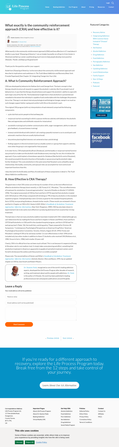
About (83, 7)
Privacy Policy (83, 417)
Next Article (68, 338)
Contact (111, 7)
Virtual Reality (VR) (39, 419)
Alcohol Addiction (99, 51)
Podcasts (96, 82)
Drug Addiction (98, 55)
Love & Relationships (100, 72)
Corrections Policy (85, 419)
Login (108, 3)
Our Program (73, 7)
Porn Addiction (66, 417)
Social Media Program (68, 425)
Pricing (91, 7)
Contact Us (101, 411)
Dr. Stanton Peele (22, 42)
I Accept (19, 442)
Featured (96, 86)
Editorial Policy (84, 411)
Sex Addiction (98, 65)
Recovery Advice (99, 32)
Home (47, 7)
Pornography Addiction (101, 62)
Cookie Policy (41, 442)
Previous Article (52, 338)
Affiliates (101, 414)
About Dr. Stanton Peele (40, 414)
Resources (101, 7)
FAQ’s (100, 417)
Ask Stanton (97, 48)
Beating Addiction (59, 7)
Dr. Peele (70, 273)
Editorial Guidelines (35, 46)
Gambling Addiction (100, 69)
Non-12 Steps (98, 79)
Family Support (98, 76)
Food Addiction (98, 58)
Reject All (29, 442)
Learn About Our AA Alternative (59, 385)
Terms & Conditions (85, 422)
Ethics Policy (83, 414)
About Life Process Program (42, 411)
